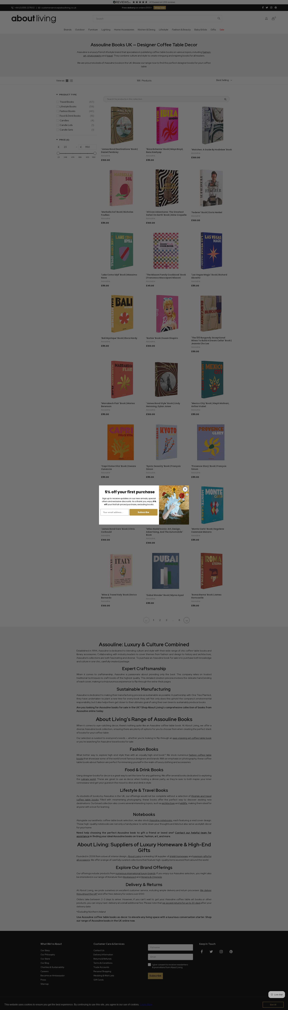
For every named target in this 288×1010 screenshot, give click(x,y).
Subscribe (143, 512)
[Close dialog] (185, 489)
